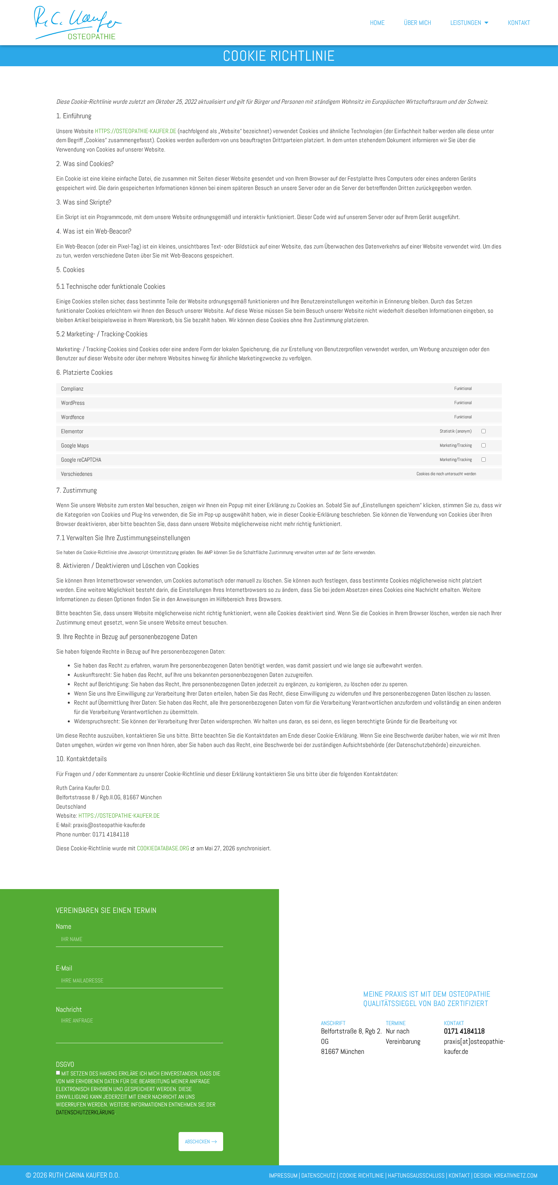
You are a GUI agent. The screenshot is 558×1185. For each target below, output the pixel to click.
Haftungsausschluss (416, 1175)
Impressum (283, 1175)
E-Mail (64, 968)
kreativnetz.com (515, 1175)
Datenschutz (318, 1175)
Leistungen (465, 22)
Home (377, 22)
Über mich (417, 22)
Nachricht (69, 1009)
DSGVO (65, 1064)
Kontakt (519, 22)
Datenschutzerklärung (85, 1112)
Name (63, 926)
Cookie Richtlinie (361, 1175)
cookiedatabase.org (163, 848)
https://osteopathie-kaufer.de (135, 131)
